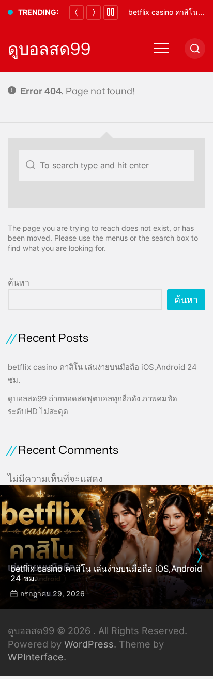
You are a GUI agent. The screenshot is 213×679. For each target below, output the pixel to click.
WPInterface (36, 657)
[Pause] (110, 12)
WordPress (89, 644)
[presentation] (199, 555)
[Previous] (76, 12)
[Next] (93, 12)
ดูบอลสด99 (49, 48)
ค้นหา (18, 282)
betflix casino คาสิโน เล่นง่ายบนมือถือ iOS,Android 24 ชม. (106, 573)
